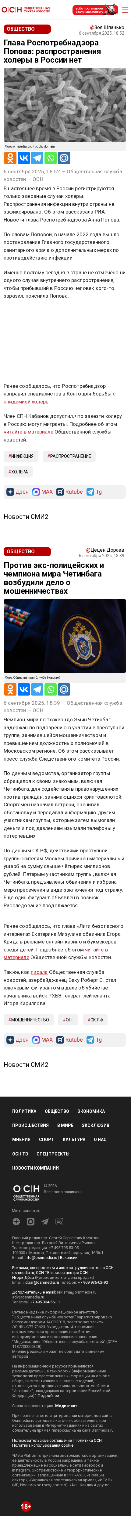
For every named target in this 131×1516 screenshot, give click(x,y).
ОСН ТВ (20, 1153)
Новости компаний (35, 1168)
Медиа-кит (66, 1405)
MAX (47, 492)
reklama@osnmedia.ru (77, 1292)
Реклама (23, 313)
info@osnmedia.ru (41, 1257)
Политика (24, 1111)
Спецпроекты (53, 1153)
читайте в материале (28, 432)
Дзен (22, 492)
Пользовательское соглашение (42, 1440)
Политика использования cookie (42, 1445)
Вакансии (68, 1257)
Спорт (46, 1139)
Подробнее (48, 1395)
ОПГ (70, 1019)
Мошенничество (30, 1019)
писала (39, 972)
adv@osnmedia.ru (28, 1297)
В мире (65, 1125)
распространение (70, 456)
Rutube (74, 492)
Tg (99, 492)
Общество (57, 1111)
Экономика (91, 1111)
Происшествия (30, 1125)
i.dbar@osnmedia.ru (41, 1282)
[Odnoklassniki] (10, 158)
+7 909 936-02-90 (93, 1282)
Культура (74, 1139)
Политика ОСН (88, 1440)
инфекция (22, 456)
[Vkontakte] (24, 158)
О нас (100, 1139)
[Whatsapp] (50, 158)
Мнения (21, 1139)
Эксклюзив (95, 1125)
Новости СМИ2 (26, 516)
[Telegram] (37, 158)
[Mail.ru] (64, 158)
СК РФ (96, 1019)
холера (19, 471)
